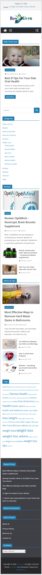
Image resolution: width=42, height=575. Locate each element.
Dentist (5, 398)
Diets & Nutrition (8, 131)
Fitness (37, 401)
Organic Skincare (31, 422)
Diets (15, 401)
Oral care (11, 422)
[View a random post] (37, 30)
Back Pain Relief (15, 387)
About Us (6, 524)
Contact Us (6, 538)
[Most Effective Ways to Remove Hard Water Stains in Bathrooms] (21, 294)
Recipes (5, 168)
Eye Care (8, 153)
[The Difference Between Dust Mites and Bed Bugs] (9, 344)
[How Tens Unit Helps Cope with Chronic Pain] (9, 269)
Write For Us (7, 533)
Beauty (5, 128)
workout (9, 446)
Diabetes (33, 398)
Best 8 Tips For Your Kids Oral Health (20, 79)
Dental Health (10, 70)
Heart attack (32, 414)
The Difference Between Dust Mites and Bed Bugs (28, 342)
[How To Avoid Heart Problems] (9, 356)
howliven (23, 74)
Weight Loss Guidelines (14, 441)
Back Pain (6, 387)
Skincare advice (20, 425)
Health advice (18, 406)
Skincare (5, 176)
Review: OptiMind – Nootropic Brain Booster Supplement (20, 222)
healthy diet (9, 414)
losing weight (21, 418)
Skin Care (7, 425)
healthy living (17, 414)
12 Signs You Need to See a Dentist (22, 7)
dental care (16, 390)
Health (6, 406)
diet (12, 401)
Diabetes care (6, 401)
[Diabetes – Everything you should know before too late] (9, 369)
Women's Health (11, 164)
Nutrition (5, 422)
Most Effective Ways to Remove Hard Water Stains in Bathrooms (18, 316)
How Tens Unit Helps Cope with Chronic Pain (27, 268)
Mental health (30, 418)
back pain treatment (26, 387)
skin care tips (33, 425)
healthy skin (24, 414)
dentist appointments (23, 398)
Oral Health (20, 422)
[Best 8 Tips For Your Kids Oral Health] (21, 56)
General (5, 139)
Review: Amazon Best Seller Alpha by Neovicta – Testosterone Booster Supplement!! (28, 253)
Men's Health (10, 157)
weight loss (24, 430)
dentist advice (12, 398)
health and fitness (31, 406)
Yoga (4, 179)
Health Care (6, 142)
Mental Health (10, 160)
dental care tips (24, 390)
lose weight (9, 418)
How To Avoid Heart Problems (26, 355)
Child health (9, 146)
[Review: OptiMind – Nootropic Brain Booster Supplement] (21, 200)
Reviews (5, 172)
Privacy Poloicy (8, 529)
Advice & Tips (7, 124)
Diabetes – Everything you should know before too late (28, 367)
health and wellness (12, 410)
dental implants (32, 394)
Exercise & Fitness (9, 135)
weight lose (9, 430)
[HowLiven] (5, 30)
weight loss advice (15, 436)
